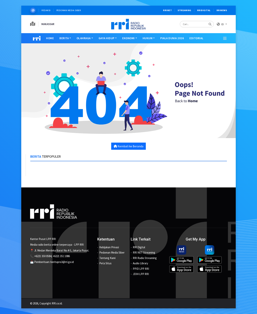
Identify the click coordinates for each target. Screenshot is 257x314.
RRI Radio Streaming (145, 258)
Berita (64, 38)
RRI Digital (139, 247)
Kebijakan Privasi (109, 247)
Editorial (196, 38)
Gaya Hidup (107, 38)
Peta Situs (105, 263)
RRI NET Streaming (144, 252)
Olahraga (84, 38)
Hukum (148, 38)
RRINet (167, 10)
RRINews (222, 10)
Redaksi (46, 10)
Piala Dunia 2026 (172, 38)
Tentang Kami (107, 258)
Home (50, 38)
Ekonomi (128, 38)
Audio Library (140, 263)
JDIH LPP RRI (141, 274)
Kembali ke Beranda (130, 146)
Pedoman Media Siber (68, 10)
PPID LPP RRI (141, 268)
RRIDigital (204, 10)
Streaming (184, 10)
